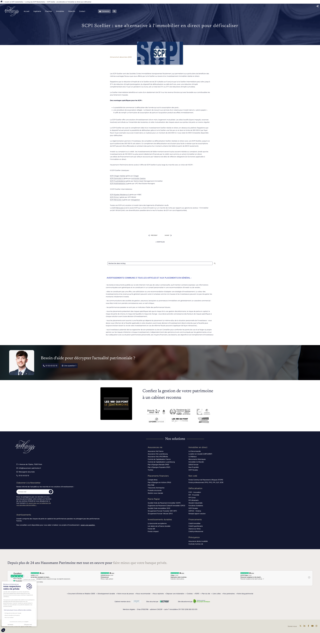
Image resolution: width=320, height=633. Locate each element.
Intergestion (135, 200)
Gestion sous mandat (155, 493)
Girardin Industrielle (195, 503)
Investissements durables (160, 519)
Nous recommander (143, 593)
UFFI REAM (132, 197)
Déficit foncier (193, 464)
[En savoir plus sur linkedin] (304, 626)
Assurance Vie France (155, 451)
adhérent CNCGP (156, 609)
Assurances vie (155, 447)
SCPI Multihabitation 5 (118, 183)
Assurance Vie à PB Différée (158, 456)
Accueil (26, 11)
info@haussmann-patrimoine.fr (30, 468)
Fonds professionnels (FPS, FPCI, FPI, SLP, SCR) (205, 482)
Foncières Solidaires (195, 505)
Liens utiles (216, 593)
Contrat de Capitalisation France (159, 459)
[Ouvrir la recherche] (114, 11)
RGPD (196, 593)
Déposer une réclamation (174, 593)
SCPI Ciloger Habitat (117, 176)
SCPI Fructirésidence (118, 181)
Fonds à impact (153, 531)
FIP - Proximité (193, 495)
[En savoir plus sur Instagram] (316, 626)
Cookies (189, 593)
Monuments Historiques (197, 459)
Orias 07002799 (142, 609)
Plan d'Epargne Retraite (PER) (158, 464)
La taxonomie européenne (157, 523)
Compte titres (153, 480)
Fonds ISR (151, 529)
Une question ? (70, 366)
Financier (48, 11)
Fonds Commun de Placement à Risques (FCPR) (205, 480)
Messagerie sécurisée (27, 472)
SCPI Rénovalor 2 (116, 200)
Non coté (192, 476)
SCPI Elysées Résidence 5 (119, 195)
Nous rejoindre (158, 593)
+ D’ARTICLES (160, 242)
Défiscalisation (195, 488)
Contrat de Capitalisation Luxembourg (161, 462)
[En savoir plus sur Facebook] (308, 626)
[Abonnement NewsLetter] (50, 492)
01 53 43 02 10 (51, 366)
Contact (82, 11)
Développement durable (105, 593)
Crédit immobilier (194, 523)
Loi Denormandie (194, 451)
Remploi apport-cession (197, 513)
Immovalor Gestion (138, 178)
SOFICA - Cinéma (194, 511)
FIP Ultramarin (193, 500)
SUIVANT (167, 235)
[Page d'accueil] (1, 1)
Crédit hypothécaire (195, 526)
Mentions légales (129, 609)
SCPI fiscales (193, 470)
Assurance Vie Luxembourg (158, 454)
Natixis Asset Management (144, 181)
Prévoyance (194, 537)
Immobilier (60, 11)
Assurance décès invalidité (198, 541)
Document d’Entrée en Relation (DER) (81, 593)
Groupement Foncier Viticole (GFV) (160, 513)
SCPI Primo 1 (115, 197)
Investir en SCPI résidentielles (14, 2)
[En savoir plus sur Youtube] (312, 626)
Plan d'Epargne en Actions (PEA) (159, 482)
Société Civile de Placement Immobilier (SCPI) (164, 503)
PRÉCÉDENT (154, 235)
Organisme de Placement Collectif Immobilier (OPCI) (166, 505)
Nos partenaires (228, 593)
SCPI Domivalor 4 (116, 178)
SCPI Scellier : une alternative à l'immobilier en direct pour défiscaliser (69, 2)
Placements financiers (158, 476)
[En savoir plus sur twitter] (300, 626)
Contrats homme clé (195, 544)
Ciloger (136, 176)
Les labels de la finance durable (159, 526)
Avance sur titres (194, 529)
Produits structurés (155, 490)
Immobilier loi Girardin (196, 462)
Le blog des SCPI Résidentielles (35, 2)
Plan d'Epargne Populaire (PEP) (159, 467)
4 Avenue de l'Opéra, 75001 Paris (30, 464)
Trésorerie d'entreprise (156, 488)
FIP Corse (192, 497)
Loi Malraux (192, 456)
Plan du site (205, 593)
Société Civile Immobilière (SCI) (159, 508)
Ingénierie (37, 11)
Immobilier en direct (197, 447)
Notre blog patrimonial (244, 593)
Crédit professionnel (195, 531)
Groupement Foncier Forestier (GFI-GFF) (162, 511)
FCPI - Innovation (194, 492)
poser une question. (88, 525)
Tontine (150, 470)
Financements (195, 519)
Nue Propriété (193, 467)
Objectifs (71, 11)
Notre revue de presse (125, 593)
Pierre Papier (154, 499)
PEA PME (151, 485)
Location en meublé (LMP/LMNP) (200, 454)
